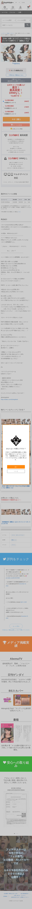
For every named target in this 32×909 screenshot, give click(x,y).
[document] (16, 454)
